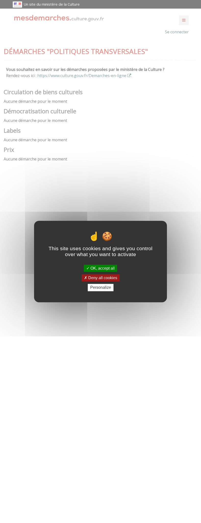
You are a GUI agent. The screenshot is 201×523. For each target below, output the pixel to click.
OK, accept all (102, 268)
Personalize (100, 288)
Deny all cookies (102, 278)
